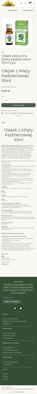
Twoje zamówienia (9, 333)
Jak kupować (7, 364)
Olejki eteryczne (27, 10)
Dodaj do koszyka (18, 105)
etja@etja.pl (5, 264)
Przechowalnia (8, 338)
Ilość (2, 97)
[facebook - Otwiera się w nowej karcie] (15, 308)
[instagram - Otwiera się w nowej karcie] (20, 308)
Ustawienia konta (9, 335)
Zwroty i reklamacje (10, 319)
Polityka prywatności (10, 362)
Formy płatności (9, 347)
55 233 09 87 (5, 262)
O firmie (6, 376)
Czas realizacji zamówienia (12, 352)
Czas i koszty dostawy (10, 350)
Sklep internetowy (16, 392)
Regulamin (7, 324)
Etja (2, 52)
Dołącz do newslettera (11, 301)
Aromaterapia (12, 10)
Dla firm (6, 379)
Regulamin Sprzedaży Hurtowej (14, 321)
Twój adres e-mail (8, 297)
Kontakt (6, 374)
